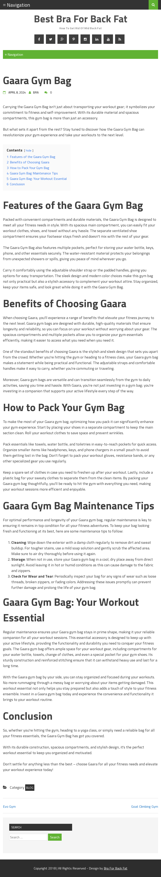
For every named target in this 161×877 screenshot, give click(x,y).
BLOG (29, 787)
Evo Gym (9, 806)
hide (28, 150)
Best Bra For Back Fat (80, 18)
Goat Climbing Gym (144, 806)
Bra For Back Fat (115, 868)
